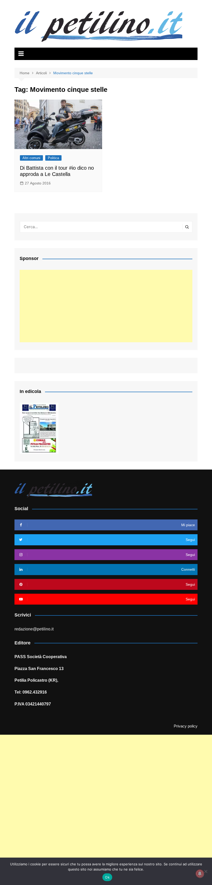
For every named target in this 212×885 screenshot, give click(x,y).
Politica (53, 158)
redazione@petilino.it (34, 629)
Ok (107, 877)
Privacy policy (186, 726)
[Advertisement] (106, 306)
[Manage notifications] (200, 873)
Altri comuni (31, 158)
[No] (205, 871)
